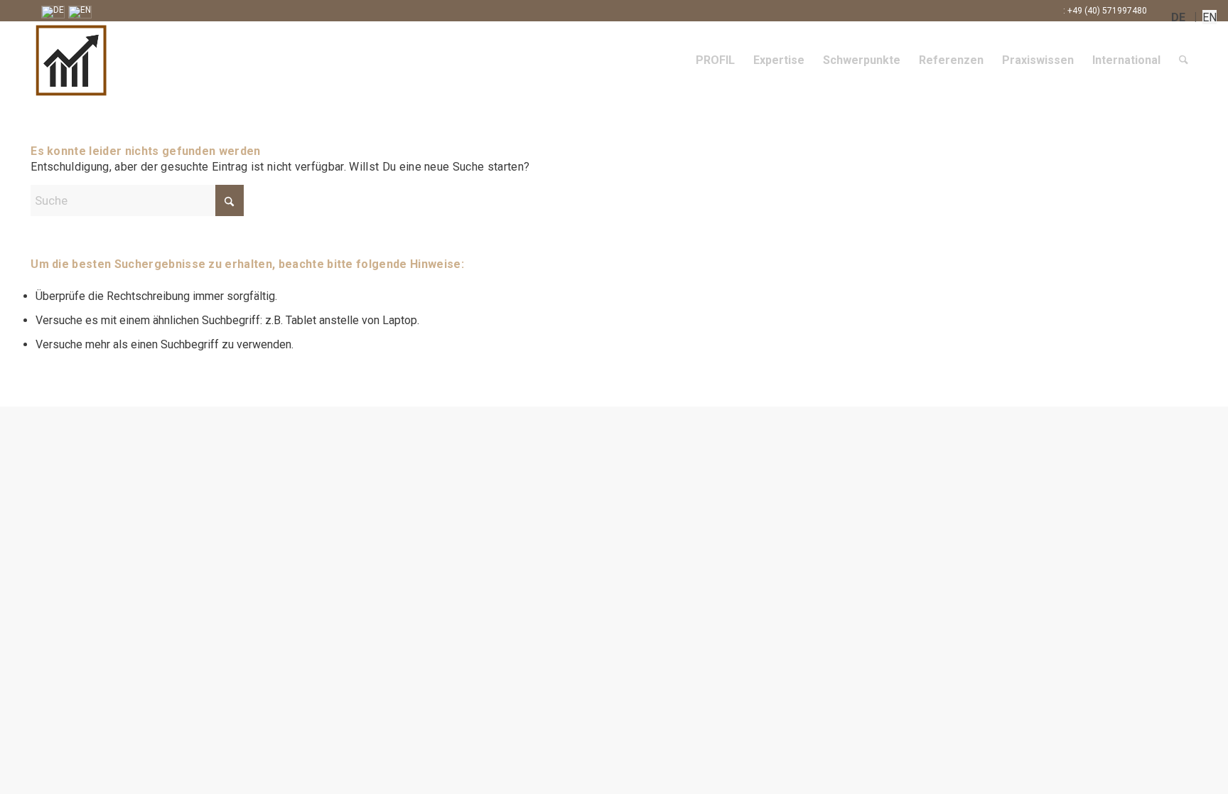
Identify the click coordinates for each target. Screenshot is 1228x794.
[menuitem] (715, 60)
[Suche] (1183, 60)
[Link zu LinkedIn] (1165, 10)
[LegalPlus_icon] (208, 60)
